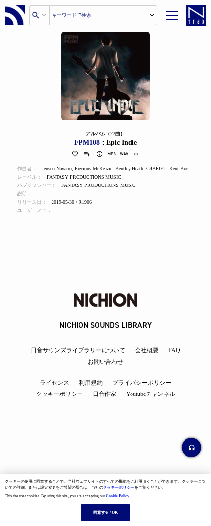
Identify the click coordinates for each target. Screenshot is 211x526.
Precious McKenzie (93, 168)
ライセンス (54, 382)
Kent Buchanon (184, 168)
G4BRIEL (156, 168)
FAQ (174, 350)
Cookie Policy (117, 496)
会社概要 (146, 350)
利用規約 (91, 382)
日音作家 (104, 394)
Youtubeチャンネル (150, 394)
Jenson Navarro (57, 168)
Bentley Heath (129, 168)
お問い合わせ (105, 361)
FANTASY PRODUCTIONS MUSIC (84, 177)
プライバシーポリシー (141, 382)
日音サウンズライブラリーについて (78, 350)
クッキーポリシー (118, 487)
